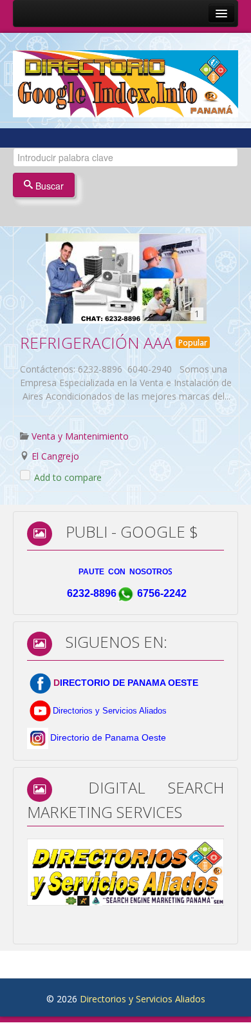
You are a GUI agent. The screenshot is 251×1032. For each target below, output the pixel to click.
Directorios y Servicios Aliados (142, 999)
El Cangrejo (55, 456)
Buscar (48, 185)
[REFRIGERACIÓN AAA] (126, 278)
